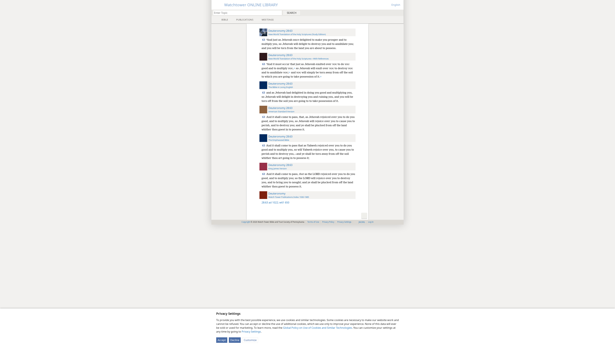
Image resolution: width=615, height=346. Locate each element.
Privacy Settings (251, 331)
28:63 (265, 202)
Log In (370, 222)
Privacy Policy (328, 222)
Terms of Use (313, 222)
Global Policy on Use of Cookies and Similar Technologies (317, 328)
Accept (222, 340)
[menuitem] (400, 12)
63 (264, 39)
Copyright (246, 222)
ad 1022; (274, 202)
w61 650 (284, 202)
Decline (234, 340)
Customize (250, 340)
